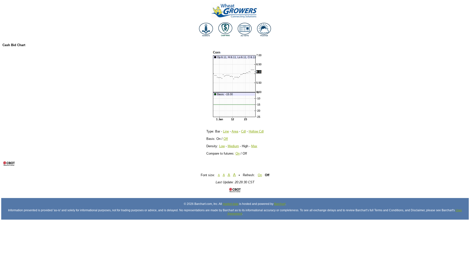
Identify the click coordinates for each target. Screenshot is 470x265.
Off (225, 139)
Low (222, 146)
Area (235, 131)
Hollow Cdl (256, 131)
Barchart (279, 204)
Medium (233, 146)
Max (254, 146)
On (237, 153)
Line (226, 131)
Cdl (243, 131)
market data (230, 204)
